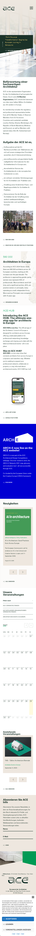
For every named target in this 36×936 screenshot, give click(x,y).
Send (7, 845)
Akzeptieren (11, 919)
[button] (33, 897)
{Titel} (13, 933)
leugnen (9, 924)
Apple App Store (11, 412)
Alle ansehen (10, 581)
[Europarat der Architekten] (18, 880)
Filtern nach (7, 600)
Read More (9, 482)
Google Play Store (12, 417)
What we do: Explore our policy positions (19, 245)
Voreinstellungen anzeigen (18, 930)
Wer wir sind (10, 239)
